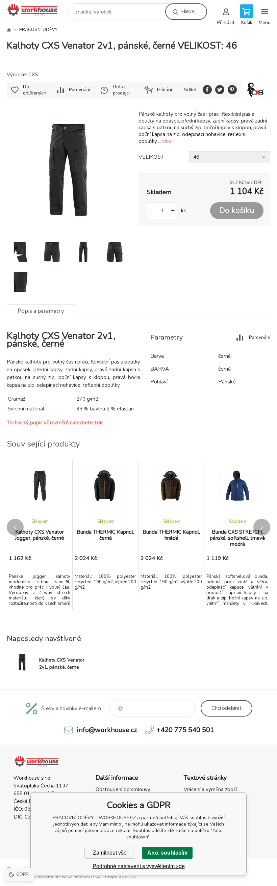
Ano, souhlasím (167, 853)
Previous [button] (15, 527)
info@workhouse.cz (107, 729)
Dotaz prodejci (121, 90)
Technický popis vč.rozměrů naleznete (55, 422)
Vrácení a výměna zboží (210, 789)
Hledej (188, 11)
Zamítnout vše (110, 853)
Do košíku (236, 210)
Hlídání (164, 89)
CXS (33, 74)
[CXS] (255, 90)
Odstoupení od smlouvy (123, 789)
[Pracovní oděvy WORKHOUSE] (9, 30)
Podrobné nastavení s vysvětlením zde (139, 866)
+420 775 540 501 (185, 729)
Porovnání (79, 89)
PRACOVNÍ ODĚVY (38, 30)
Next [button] (261, 527)
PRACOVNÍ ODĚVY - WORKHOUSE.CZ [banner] (37, 10)
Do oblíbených (34, 90)
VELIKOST (151, 157)
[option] (40, 535)
